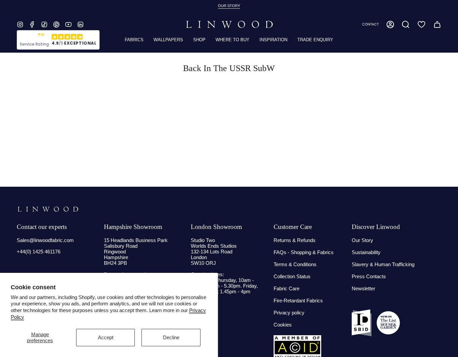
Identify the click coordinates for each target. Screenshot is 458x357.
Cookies (283, 325)
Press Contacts (369, 276)
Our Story (362, 240)
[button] (405, 24)
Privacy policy (289, 312)
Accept (105, 337)
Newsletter (363, 288)
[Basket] (437, 24)
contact (370, 24)
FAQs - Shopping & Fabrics (304, 252)
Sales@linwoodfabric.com (45, 240)
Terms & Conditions (295, 264)
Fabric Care (286, 288)
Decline (171, 337)
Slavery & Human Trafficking (383, 264)
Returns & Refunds (295, 240)
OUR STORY (229, 6)
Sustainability (366, 252)
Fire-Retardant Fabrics (298, 300)
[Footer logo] (48, 209)
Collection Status (292, 276)
